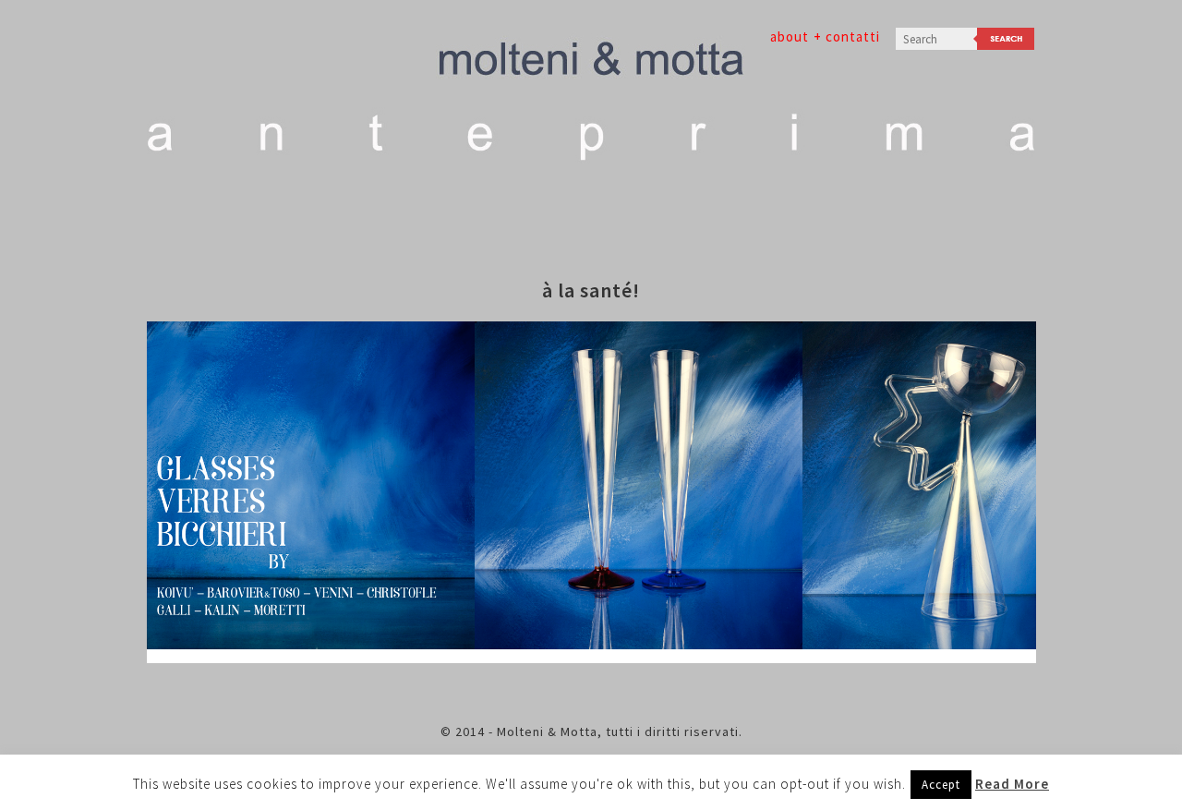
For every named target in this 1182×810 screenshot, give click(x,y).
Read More (1012, 783)
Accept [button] (941, 784)
